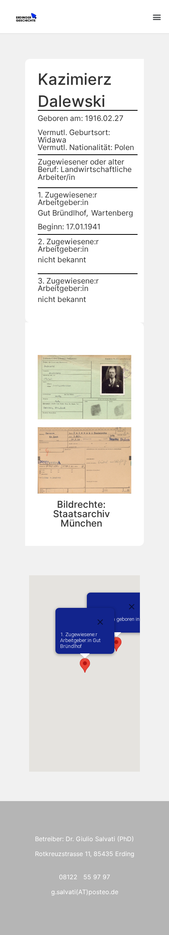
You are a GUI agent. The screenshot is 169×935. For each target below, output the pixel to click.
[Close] (131, 606)
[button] (156, 16)
